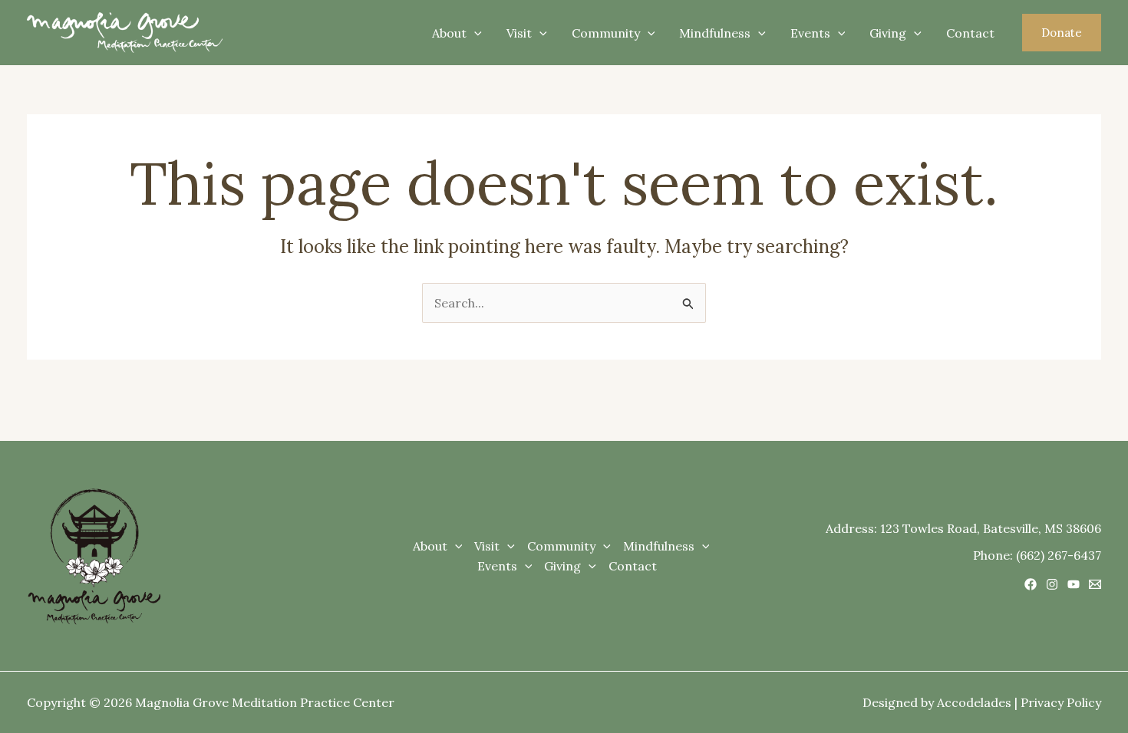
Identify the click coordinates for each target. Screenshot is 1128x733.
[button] (1061, 32)
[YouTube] (1073, 584)
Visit (519, 33)
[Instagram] (1052, 584)
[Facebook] (1030, 584)
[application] (474, 33)
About (449, 33)
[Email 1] (1095, 584)
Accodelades (974, 702)
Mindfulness (714, 33)
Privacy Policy (1061, 702)
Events (810, 33)
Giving (887, 33)
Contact (970, 33)
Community (606, 33)
